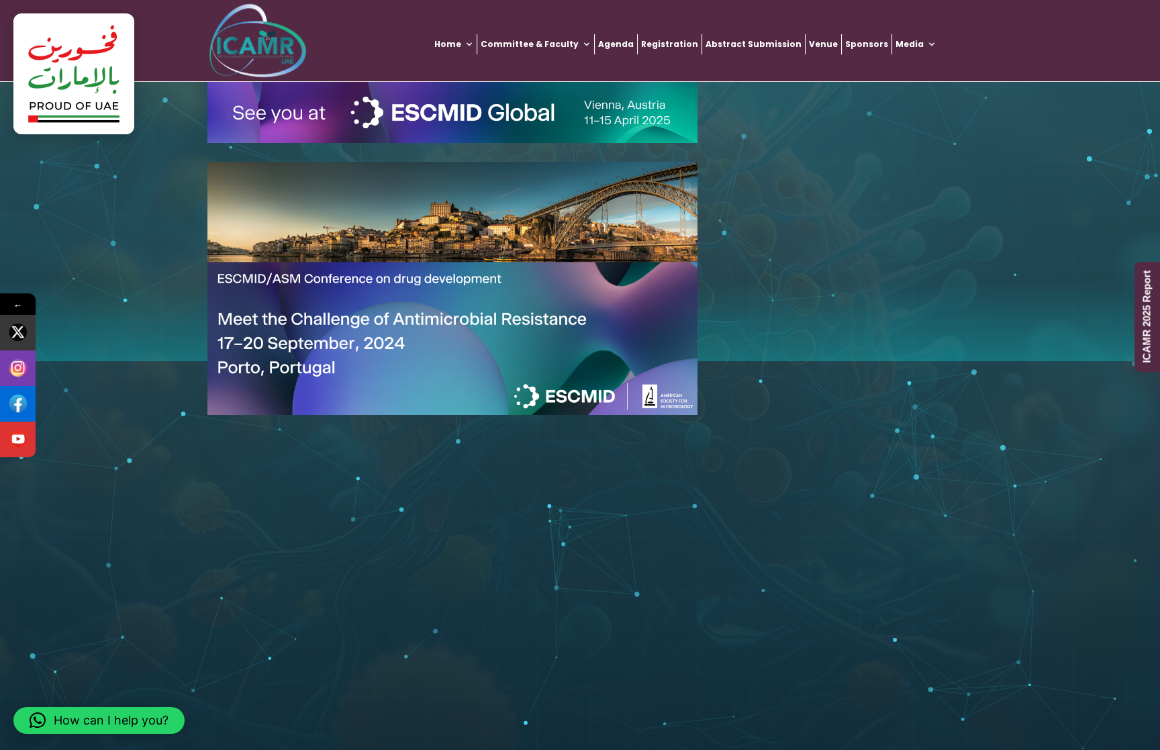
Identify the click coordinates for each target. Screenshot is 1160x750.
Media (910, 44)
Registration (669, 44)
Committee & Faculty (530, 44)
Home (447, 44)
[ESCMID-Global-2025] (452, 112)
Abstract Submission (754, 44)
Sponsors (866, 44)
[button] (99, 720)
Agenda (616, 44)
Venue (823, 44)
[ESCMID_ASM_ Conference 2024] (452, 288)
